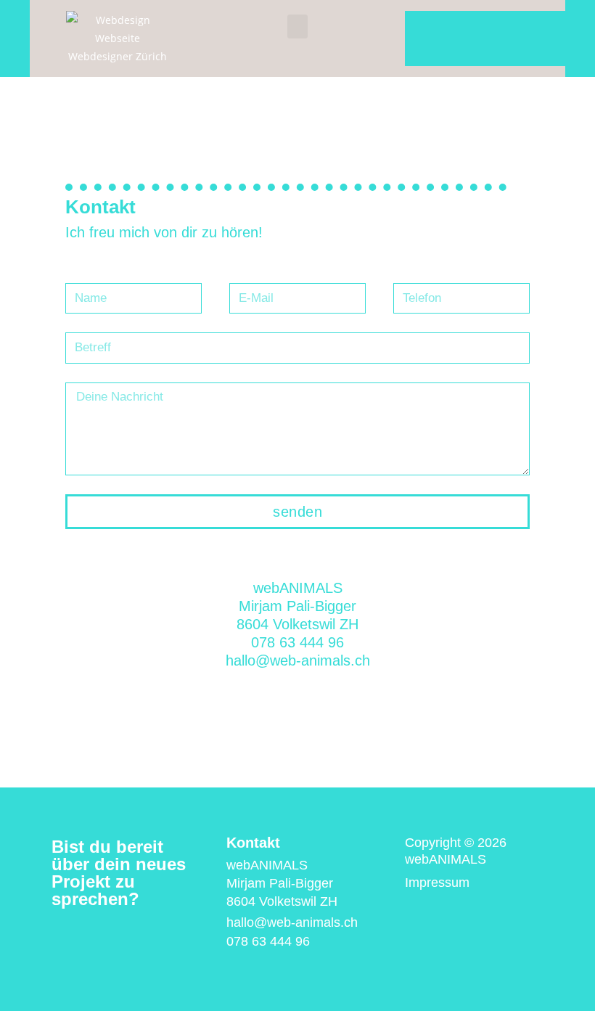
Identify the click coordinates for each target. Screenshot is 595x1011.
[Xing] (156, 936)
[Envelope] (58, 936)
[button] (297, 26)
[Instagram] (91, 936)
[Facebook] (124, 936)
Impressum (437, 882)
